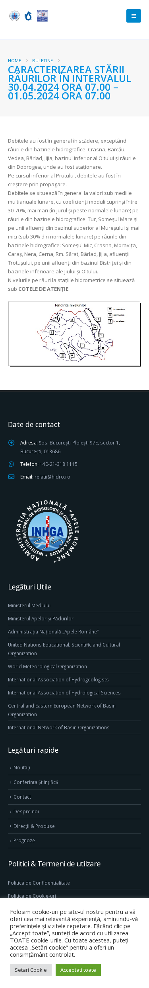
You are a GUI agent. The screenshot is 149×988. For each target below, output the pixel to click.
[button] (133, 16)
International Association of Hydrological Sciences (64, 692)
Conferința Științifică (36, 782)
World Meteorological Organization (47, 666)
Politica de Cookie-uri (32, 896)
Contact (22, 796)
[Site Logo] (28, 15)
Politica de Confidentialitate (39, 882)
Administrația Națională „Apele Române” (53, 631)
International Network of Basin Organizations (59, 727)
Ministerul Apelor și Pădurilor (41, 618)
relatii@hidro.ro (52, 476)
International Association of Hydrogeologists (58, 679)
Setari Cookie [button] (31, 969)
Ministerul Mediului (29, 605)
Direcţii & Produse (34, 826)
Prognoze (24, 840)
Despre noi (26, 811)
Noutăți (22, 767)
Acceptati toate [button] (78, 969)
